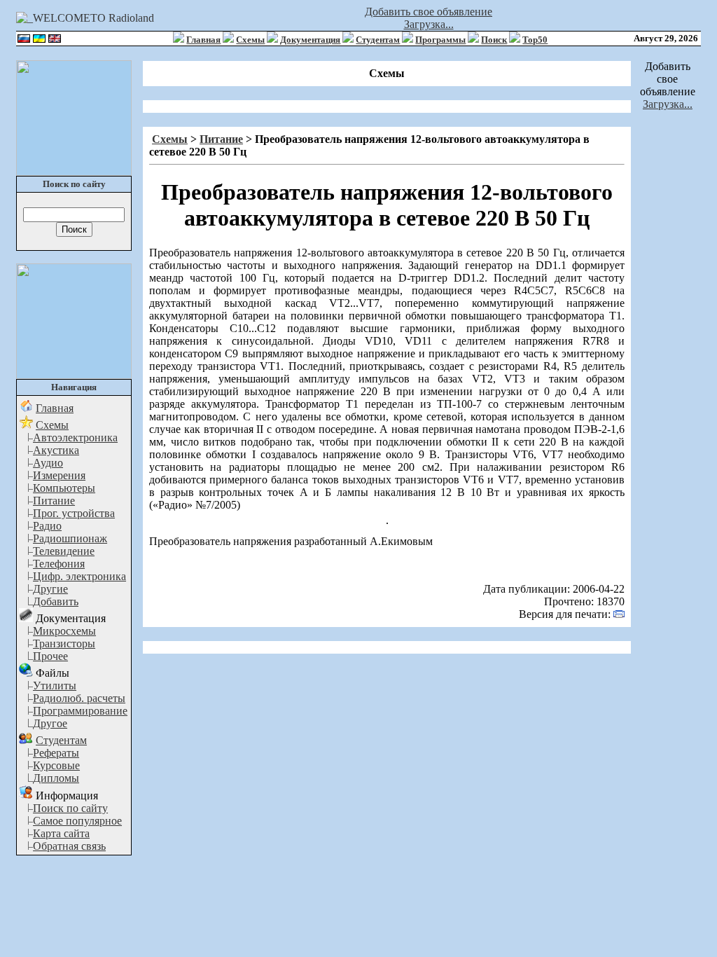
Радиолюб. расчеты (79, 698)
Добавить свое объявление (428, 12)
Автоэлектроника (75, 437)
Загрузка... (429, 24)
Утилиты (54, 685)
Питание (54, 501)
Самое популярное (77, 821)
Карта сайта (61, 833)
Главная (203, 39)
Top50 (535, 39)
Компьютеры (64, 488)
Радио (47, 526)
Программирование (80, 711)
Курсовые (56, 765)
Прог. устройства (74, 513)
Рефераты (56, 753)
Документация (310, 39)
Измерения (59, 475)
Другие (50, 589)
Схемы (250, 39)
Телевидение (64, 551)
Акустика (56, 450)
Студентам (378, 39)
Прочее (50, 656)
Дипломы (56, 778)
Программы (440, 39)
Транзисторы (64, 643)
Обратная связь (69, 846)
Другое (50, 723)
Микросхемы (64, 631)
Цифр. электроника (79, 576)
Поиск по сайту (70, 808)
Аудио (48, 463)
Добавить (55, 601)
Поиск (494, 39)
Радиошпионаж (70, 538)
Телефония (59, 564)
